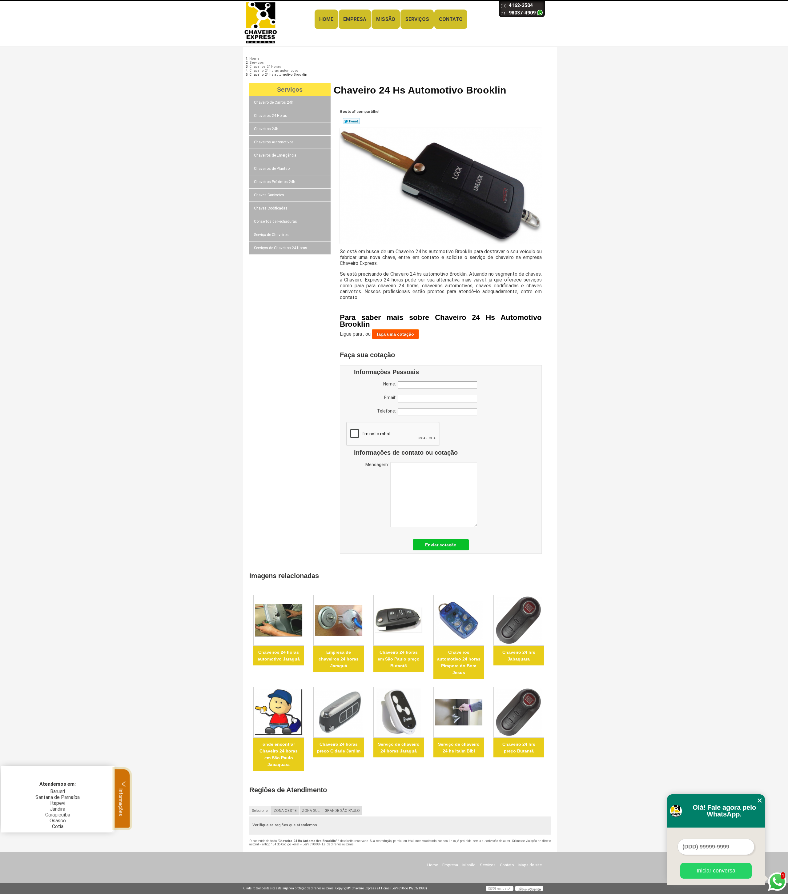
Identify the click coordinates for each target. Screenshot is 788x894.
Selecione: (260, 810)
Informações (121, 801)
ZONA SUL (311, 810)
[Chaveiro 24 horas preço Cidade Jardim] (338, 712)
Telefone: (387, 411)
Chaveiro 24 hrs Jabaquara (518, 655)
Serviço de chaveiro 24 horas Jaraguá (399, 747)
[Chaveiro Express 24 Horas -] (278, 13)
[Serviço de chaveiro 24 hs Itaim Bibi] (458, 712)
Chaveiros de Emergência (275, 155)
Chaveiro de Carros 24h (273, 102)
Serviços (417, 19)
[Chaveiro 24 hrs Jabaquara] (518, 620)
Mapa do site (530, 865)
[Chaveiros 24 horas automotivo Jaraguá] (278, 620)
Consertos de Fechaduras (275, 221)
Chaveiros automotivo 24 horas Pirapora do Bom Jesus (458, 662)
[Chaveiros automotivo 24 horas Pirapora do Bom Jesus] (458, 620)
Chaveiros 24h (266, 129)
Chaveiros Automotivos (274, 142)
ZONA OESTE (285, 810)
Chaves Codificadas (270, 208)
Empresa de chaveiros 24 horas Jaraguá (339, 659)
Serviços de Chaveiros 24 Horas (280, 248)
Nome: (390, 383)
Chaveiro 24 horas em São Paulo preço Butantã (399, 659)
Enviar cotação (440, 544)
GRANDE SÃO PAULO (342, 810)
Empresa (354, 19)
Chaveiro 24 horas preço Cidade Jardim (338, 747)
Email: (391, 397)
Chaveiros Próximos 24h (274, 182)
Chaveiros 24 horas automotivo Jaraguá (279, 655)
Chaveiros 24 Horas (270, 116)
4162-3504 (521, 5)
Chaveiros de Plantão (272, 168)
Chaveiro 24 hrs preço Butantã (518, 747)
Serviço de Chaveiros (271, 235)
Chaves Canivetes (269, 195)
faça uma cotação (395, 334)
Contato (451, 19)
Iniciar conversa (716, 871)
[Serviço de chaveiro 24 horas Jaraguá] (398, 712)
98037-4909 (522, 13)
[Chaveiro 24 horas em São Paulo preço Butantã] (398, 620)
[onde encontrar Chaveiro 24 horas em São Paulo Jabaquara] (278, 712)
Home (326, 19)
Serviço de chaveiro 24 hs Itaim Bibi (459, 747)
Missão (385, 19)
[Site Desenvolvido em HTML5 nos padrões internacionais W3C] (499, 888)
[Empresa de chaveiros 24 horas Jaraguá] (338, 620)
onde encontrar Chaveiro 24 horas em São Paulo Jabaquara (278, 754)
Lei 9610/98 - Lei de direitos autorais (328, 844)
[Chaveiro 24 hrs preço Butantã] (518, 712)
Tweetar (351, 121)
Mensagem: (378, 464)
